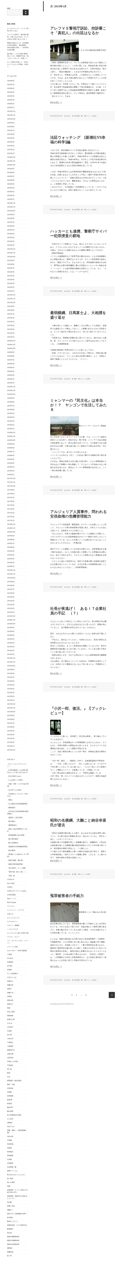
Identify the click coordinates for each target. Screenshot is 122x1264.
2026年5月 (10, 92)
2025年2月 (10, 149)
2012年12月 (11, 704)
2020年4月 (10, 371)
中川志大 (10, 958)
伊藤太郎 (10, 985)
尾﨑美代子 (11, 1050)
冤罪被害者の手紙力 (67, 895)
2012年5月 (10, 731)
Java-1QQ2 (11, 883)
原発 (8, 1008)
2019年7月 (10, 406)
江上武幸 (10, 1119)
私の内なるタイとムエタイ (16, 1175)
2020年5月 (10, 367)
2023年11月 (11, 207)
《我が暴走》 (11, 821)
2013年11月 (11, 662)
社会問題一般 (11, 1167)
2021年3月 (10, 329)
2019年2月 (10, 425)
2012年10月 (11, 712)
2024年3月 (10, 192)
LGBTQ (9, 887)
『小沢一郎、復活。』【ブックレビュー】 (78, 710)
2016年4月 (10, 555)
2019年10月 (11, 394)
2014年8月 (10, 631)
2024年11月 (11, 161)
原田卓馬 (10, 1000)
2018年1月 (10, 474)
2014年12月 (11, 616)
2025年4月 (10, 142)
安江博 (9, 1035)
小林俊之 (10, 1042)
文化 (8, 1077)
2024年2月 (10, 195)
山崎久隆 (10, 1054)
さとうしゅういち (13, 918)
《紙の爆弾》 (11, 850)
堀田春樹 (10, 1015)
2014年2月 (10, 650)
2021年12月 (11, 295)
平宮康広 (10, 1065)
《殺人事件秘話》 (13, 839)
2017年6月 (10, 501)
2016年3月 (10, 559)
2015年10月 (11, 578)
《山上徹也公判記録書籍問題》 (17, 804)
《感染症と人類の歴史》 (15, 817)
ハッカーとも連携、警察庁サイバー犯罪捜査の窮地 (78, 233)
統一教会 (10, 1178)
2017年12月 (11, 478)
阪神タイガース (12, 1221)
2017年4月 (10, 509)
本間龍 (9, 1092)
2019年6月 (10, 409)
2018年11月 (11, 436)
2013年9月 (10, 670)
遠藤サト (10, 1210)
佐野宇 (9, 989)
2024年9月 (10, 169)
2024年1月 (10, 199)
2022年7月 (10, 268)
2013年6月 (10, 681)
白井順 (9, 1159)
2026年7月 (10, 84)
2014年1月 (10, 654)
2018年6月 (10, 455)
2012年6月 (10, 727)
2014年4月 (10, 643)
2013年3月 (10, 692)
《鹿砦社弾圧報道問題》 (15, 864)
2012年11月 (11, 708)
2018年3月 (10, 467)
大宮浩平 (10, 1027)
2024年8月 (10, 172)
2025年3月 (10, 146)
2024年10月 (11, 165)
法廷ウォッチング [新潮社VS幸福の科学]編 (77, 139)
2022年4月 (10, 279)
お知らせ (10, 914)
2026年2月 (10, 104)
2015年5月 (10, 597)
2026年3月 (10, 100)
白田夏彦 (10, 1163)
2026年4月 (10, 96)
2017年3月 (10, 513)
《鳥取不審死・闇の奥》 (15, 860)
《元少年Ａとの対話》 (14, 790)
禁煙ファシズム (12, 1171)
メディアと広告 (12, 947)
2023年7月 (10, 222)
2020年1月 (10, 383)
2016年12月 (11, 524)
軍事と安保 (11, 1206)
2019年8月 (10, 402)
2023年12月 (11, 203)
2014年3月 (10, 647)
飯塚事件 (10, 1229)
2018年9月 (10, 444)
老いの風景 (11, 1182)
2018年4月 (10, 463)
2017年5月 (10, 505)
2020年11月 (11, 344)
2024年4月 (10, 188)
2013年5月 (10, 685)
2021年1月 (10, 337)
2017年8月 (10, 494)
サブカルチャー (12, 921)
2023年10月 (11, 211)
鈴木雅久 (10, 1217)
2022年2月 (10, 287)
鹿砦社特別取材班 (13, 1244)
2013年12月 (11, 658)
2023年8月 (10, 218)
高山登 (9, 1233)
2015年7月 (10, 589)
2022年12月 (11, 249)
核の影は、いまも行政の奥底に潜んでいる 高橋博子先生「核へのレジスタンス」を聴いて (17, 56)
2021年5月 (10, 322)
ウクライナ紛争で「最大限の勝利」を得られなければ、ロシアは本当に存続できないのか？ (17, 36)
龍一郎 (9, 1256)
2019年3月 (10, 421)
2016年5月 (10, 551)
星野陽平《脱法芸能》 (14, 1080)
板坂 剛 (9, 1100)
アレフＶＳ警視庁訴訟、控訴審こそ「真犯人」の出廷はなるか (78, 30)
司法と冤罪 (11, 1012)
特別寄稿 (10, 1144)
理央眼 (9, 1148)
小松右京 (10, 1038)
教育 (8, 1073)
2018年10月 (11, 440)
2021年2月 (10, 333)
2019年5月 (10, 413)
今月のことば (11, 977)
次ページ (112, 995)
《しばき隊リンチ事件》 (15, 780)
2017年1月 (10, 520)
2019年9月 (10, 398)
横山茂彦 (10, 1111)
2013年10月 (11, 666)
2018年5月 (10, 459)
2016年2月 (10, 562)
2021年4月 (10, 325)
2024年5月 (10, 184)
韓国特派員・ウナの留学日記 (17, 1225)
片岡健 (9, 1140)
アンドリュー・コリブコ (15, 910)
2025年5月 (10, 138)
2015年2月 (10, 608)
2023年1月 (10, 245)
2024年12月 (11, 157)
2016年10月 (11, 532)
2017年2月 (10, 517)
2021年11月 (11, 299)
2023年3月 (10, 237)
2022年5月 (10, 276)
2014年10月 (11, 624)
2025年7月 (10, 130)
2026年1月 (10, 107)
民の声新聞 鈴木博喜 (14, 1115)
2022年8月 (10, 264)
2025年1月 (10, 153)
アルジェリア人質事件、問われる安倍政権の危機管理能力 (78, 514)
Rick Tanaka (11, 902)
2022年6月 (10, 272)
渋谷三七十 (11, 1126)
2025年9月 (10, 123)
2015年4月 (10, 601)
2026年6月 (10, 88)
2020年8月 (10, 356)
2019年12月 (11, 387)
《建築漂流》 (11, 807)
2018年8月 (10, 448)
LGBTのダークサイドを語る (16, 891)
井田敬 (9, 970)
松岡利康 (10, 1096)
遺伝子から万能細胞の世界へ (17, 1214)
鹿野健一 (10, 1248)
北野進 (9, 996)
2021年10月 (11, 302)
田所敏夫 (10, 1152)
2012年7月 (10, 723)
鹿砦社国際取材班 (13, 1237)
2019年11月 (11, 390)
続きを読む (56, 102)
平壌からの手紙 (12, 1061)
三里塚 (9, 954)
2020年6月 (10, 364)
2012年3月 (10, 738)
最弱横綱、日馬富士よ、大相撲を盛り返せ (78, 315)
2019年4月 (10, 417)
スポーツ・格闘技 (13, 925)
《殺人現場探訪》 (13, 843)
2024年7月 (10, 176)
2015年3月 (10, 605)
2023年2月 (10, 241)
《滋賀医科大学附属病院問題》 (17, 846)
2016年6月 (10, 547)
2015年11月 (11, 574)
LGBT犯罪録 (11, 895)
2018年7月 (10, 452)
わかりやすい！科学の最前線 (17, 950)
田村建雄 (10, 1155)
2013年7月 (10, 677)
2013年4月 (10, 689)
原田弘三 (10, 1004)
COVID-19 (10, 879)
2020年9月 (10, 352)
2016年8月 (10, 540)
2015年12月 (11, 570)
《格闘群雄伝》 (12, 825)
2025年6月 (10, 134)
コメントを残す (91, 116)
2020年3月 (10, 375)
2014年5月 (10, 639)
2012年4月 (10, 735)
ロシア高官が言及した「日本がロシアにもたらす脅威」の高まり (17, 64)
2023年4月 (10, 234)
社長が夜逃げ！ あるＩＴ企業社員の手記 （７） (78, 610)
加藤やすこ (11, 993)
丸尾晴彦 (10, 962)
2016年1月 (10, 566)
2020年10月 (11, 348)
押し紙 (9, 1069)
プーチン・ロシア (13, 937)
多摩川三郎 (11, 1019)
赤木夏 (9, 1202)
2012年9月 (10, 715)
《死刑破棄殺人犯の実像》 (16, 835)
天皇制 (9, 1031)
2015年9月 (10, 582)
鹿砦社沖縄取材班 (13, 1240)
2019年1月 (10, 429)
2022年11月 (11, 253)
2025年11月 (11, 115)
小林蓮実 (10, 1046)
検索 (8, 8)
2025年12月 (11, 111)
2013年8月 (10, 673)
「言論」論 (11, 876)
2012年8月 (10, 719)
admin (68, 116)
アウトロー (11, 906)
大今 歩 (9, 1023)
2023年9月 (10, 214)
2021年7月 (10, 314)
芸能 (8, 1186)
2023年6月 (10, 226)
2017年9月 (10, 490)
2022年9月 (10, 260)
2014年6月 (10, 635)
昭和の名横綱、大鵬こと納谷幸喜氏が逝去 (78, 822)
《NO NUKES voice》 (14, 776)
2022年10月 (11, 257)
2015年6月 (10, 593)
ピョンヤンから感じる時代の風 (17, 933)
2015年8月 (10, 585)
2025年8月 (10, 127)
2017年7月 (10, 497)
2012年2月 (10, 742)
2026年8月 (10, 81)
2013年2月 (10, 696)
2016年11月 (11, 528)
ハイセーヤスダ (12, 929)
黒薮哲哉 (10, 1252)
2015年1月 (10, 612)
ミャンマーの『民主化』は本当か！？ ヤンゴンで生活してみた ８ (80, 405)
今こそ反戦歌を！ (13, 973)
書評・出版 (11, 1084)
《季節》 (10, 800)
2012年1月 (10, 746)
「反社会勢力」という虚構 (16, 868)
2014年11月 (11, 620)
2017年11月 (11, 482)
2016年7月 (10, 543)
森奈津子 (10, 1107)
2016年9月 (10, 536)
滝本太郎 (10, 1136)
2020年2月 (10, 379)
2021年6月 (10, 318)
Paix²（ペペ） (12, 898)
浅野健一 (10, 1123)
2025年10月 (11, 119)
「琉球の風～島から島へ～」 (17, 872)
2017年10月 (11, 486)
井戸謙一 (10, 966)
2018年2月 (10, 471)
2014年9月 (10, 627)
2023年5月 (10, 230)
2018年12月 (11, 432)
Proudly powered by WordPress (62, 1004)
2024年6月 (10, 180)
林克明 (9, 1103)
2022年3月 (10, 283)
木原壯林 (10, 1088)
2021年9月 (10, 306)
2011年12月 (11, 750)
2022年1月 (10, 291)
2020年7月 (10, 360)
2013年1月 (10, 700)
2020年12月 (11, 341)
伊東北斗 (10, 981)
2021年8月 (10, 310)
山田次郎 (10, 1058)
